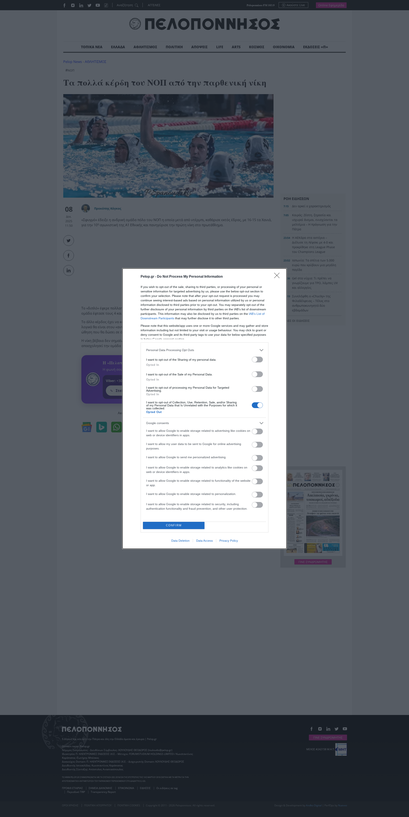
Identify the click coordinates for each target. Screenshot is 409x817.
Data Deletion (180, 540)
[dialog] (204, 408)
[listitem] (204, 350)
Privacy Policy (228, 540)
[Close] (278, 277)
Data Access (204, 540)
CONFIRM (174, 525)
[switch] (257, 359)
